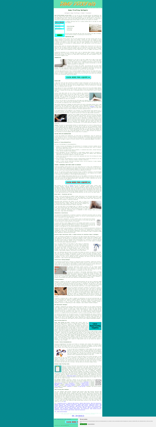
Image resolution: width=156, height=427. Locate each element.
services (66, 192)
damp (95, 21)
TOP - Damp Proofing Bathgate (61, 411)
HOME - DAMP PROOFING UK (78, 415)
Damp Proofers (78, 406)
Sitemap (55, 419)
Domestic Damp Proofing (85, 403)
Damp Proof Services (81, 407)
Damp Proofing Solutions (70, 407)
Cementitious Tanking (94, 404)
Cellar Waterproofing (96, 406)
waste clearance (85, 384)
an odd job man (81, 386)
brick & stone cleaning (70, 385)
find (58, 391)
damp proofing (73, 19)
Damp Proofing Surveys (63, 406)
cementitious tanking (78, 266)
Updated (65, 419)
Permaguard (92, 106)
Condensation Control (62, 403)
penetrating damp (81, 38)
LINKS (90, 7)
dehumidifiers (70, 158)
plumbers (56, 385)
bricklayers (71, 383)
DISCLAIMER (99, 7)
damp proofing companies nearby (61, 326)
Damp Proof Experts (86, 406)
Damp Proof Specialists (96, 403)
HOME (87, 7)
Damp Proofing (69, 419)
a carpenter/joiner (85, 383)
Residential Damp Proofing (82, 405)
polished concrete (85, 385)
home (85, 379)
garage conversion (58, 383)
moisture (64, 157)
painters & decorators (70, 384)
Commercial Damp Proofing (73, 403)
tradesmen (61, 387)
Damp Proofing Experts (69, 405)
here (65, 401)
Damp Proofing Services (95, 408)
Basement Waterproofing (74, 408)
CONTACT (96, 7)
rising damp (98, 85)
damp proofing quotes (78, 400)
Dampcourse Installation (71, 404)
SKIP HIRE (57, 384)
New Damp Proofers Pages (60, 419)
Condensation (70, 59)
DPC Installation (64, 408)
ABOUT (93, 7)
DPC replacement (93, 315)
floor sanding (58, 386)
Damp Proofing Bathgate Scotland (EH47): (63, 15)
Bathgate (71, 185)
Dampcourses (72, 406)
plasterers (69, 386)
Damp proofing (58, 185)
